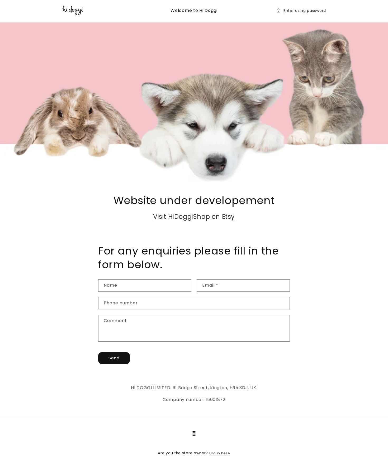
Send (114, 358)
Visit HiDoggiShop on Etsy (194, 216)
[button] (301, 10)
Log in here (219, 453)
